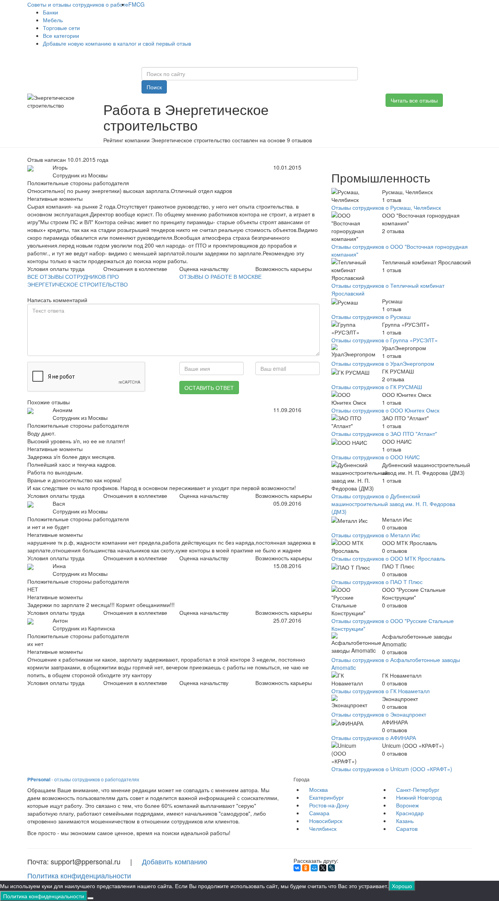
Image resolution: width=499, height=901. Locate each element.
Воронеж (407, 805)
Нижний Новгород (419, 797)
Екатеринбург (326, 797)
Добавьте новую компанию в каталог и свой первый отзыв (117, 43)
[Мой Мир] (314, 867)
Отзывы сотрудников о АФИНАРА (373, 738)
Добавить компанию (174, 861)
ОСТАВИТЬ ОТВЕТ (209, 387)
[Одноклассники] (305, 867)
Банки (50, 12)
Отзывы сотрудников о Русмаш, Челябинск (386, 207)
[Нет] (90, 898)
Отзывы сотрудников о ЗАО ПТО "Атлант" (384, 433)
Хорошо (402, 886)
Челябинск (322, 828)
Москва (318, 789)
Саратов (407, 828)
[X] (322, 867)
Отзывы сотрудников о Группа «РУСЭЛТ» (384, 340)
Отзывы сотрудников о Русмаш (371, 316)
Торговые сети (61, 28)
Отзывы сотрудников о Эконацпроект (378, 714)
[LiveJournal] (331, 867)
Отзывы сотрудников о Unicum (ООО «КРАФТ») (391, 769)
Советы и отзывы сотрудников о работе (77, 4)
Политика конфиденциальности (79, 875)
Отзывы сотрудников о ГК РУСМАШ (376, 387)
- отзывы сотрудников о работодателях (83, 779)
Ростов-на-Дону (329, 805)
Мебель (53, 20)
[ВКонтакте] (297, 867)
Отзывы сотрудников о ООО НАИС (375, 457)
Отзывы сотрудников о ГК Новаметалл (380, 691)
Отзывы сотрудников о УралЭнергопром (382, 363)
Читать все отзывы (414, 100)
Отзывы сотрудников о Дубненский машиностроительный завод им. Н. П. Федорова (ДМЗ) (393, 503)
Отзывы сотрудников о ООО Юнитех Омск (385, 410)
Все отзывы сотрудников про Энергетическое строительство (77, 280)
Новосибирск (325, 821)
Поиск (154, 87)
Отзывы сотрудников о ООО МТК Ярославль (388, 558)
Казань (405, 821)
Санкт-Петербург (417, 789)
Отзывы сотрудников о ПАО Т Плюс (377, 582)
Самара (319, 813)
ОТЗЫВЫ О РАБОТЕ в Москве (220, 276)
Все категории (61, 35)
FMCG (136, 4)
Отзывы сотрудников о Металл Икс (375, 535)
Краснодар (410, 813)
